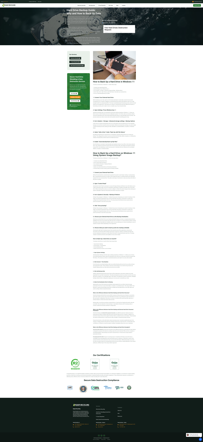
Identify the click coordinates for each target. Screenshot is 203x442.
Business (105, 22)
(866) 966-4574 (5, 1)
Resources (120, 416)
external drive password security (108, 312)
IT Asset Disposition (100, 416)
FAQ (118, 413)
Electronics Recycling (100, 409)
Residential (112, 22)
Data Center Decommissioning (102, 419)
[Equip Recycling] (8, 5)
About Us (119, 410)
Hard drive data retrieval (98, 329)
